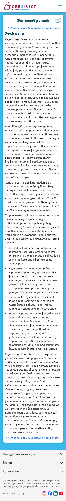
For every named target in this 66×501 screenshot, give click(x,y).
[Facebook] (50, 493)
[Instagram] (44, 493)
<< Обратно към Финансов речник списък (33, 27)
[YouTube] (61, 493)
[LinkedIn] (55, 493)
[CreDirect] (20, 6)
